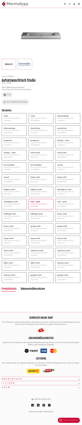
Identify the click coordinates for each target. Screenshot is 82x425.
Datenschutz (48, 412)
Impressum (33, 412)
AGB (40, 412)
